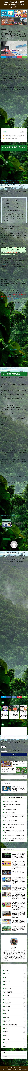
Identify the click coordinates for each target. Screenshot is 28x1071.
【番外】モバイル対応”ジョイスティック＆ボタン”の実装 (14, 839)
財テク (14, 1035)
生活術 (14, 1032)
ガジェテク (14, 981)
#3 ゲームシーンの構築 (10, 809)
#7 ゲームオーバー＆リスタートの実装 (14, 824)
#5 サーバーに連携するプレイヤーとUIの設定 (14, 816)
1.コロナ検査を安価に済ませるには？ (14, 135)
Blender (14, 973)
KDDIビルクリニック (15, 349)
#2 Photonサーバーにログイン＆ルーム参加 (14, 805)
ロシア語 (14, 1010)
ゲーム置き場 (14, 988)
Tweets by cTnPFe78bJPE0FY (9, 845)
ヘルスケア (3, 29)
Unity (14, 977)
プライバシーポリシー (11, 1067)
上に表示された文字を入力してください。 (12, 750)
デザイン (14, 999)
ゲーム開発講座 (14, 992)
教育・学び (14, 1021)
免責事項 (19, 1067)
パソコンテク (14, 1002)
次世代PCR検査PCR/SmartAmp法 (10, 298)
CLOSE (21, 131)
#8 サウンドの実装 (9, 827)
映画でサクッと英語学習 (14, 1024)
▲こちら (4, 264)
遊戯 (14, 1042)
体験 (14, 1013)
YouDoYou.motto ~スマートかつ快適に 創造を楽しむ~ (14, 4)
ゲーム (14, 984)
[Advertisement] (14, 111)
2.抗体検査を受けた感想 (11, 138)
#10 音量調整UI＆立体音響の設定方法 (14, 835)
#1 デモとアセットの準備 (10, 801)
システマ (14, 995)
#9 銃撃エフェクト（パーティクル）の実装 (14, 831)
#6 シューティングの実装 (10, 820)
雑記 (14, 1046)
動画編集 (14, 1017)
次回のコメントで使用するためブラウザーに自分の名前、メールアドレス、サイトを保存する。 (13, 743)
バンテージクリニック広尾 (17, 356)
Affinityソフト (14, 970)
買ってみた (14, 1039)
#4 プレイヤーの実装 (9, 812)
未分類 (14, 1028)
